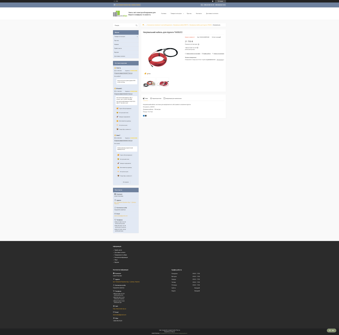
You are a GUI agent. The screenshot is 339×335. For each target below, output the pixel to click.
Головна (163, 13)
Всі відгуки (126, 182)
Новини (116, 44)
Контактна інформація (121, 257)
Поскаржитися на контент (166, 333)
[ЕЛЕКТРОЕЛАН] (120, 14)
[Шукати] (136, 25)
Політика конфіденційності (180, 333)
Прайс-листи (118, 48)
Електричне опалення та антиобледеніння (159, 25)
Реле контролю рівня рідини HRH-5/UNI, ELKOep (126, 81)
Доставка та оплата (212, 13)
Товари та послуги (176, 13)
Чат (333, 330)
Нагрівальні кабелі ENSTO (180, 25)
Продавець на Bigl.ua (169, 331)
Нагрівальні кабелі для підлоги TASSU (201, 25)
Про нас (189, 13)
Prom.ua (178, 330)
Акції (116, 259)
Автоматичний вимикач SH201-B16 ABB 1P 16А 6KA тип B (125, 102)
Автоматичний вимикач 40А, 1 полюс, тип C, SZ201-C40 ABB (124, 98)
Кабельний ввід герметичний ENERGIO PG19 (125, 148)
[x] (145, 116)
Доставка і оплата (119, 56)
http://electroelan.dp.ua (119, 308)
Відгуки (116, 52)
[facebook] (144, 116)
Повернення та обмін (121, 255)
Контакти (199, 13)
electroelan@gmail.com (121, 216)
